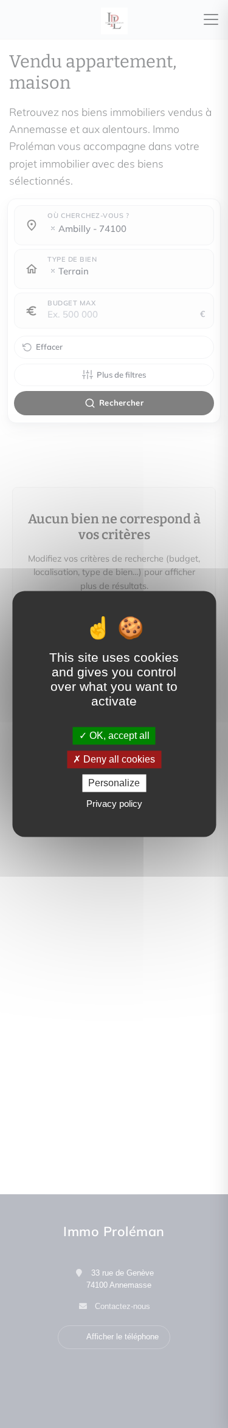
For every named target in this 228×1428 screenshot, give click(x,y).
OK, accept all (118, 735)
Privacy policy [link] (114, 804)
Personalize (114, 783)
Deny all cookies (118, 759)
